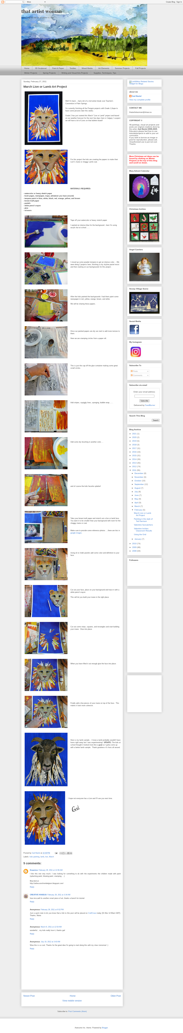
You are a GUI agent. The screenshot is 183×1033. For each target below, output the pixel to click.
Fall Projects (140, 68)
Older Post (116, 996)
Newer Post (29, 996)
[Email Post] (56, 853)
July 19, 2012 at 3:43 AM (50, 942)
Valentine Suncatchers (143, 525)
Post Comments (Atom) (77, 1011)
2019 (134, 441)
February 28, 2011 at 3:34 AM (58, 895)
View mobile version (72, 1001)
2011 (134, 470)
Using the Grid (140, 534)
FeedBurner (150, 405)
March (51, 857)
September (139, 484)
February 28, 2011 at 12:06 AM (51, 870)
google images (76, 533)
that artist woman (41, 11)
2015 (134, 455)
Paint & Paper (58, 68)
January (138, 539)
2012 (134, 466)
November (139, 477)
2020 (134, 437)
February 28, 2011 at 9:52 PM (52, 910)
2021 (134, 434)
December (139, 473)
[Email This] (60, 853)
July (136, 492)
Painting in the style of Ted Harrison (143, 520)
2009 (134, 547)
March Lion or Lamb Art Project (142, 514)
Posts (135, 371)
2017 (134, 448)
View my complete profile (139, 100)
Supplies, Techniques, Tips (105, 73)
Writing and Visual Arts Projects (74, 73)
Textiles (73, 68)
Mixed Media (87, 68)
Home (26, 68)
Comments (137, 375)
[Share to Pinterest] (71, 853)
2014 (134, 459)
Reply (32, 887)
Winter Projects (30, 73)
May (137, 499)
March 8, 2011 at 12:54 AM (51, 927)
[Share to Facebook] (68, 853)
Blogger (105, 1028)
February (139, 510)
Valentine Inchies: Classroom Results (143, 529)
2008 (134, 551)
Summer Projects (122, 68)
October (138, 481)
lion (46, 857)
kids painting (34, 857)
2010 (134, 543)
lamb (42, 857)
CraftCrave (92, 913)
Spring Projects (49, 73)
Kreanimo (34, 870)
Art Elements (103, 68)
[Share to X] (66, 853)
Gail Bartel (136, 96)
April (137, 503)
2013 (134, 463)
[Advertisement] (140, 630)
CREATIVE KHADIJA (38, 895)
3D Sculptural (40, 68)
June (137, 495)
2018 (134, 445)
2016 (134, 452)
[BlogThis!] (63, 853)
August (138, 488)
